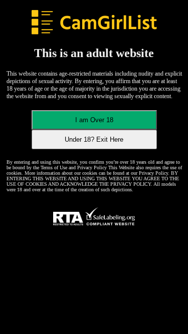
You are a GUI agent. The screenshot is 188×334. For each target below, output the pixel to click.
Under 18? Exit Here (94, 139)
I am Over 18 (94, 120)
